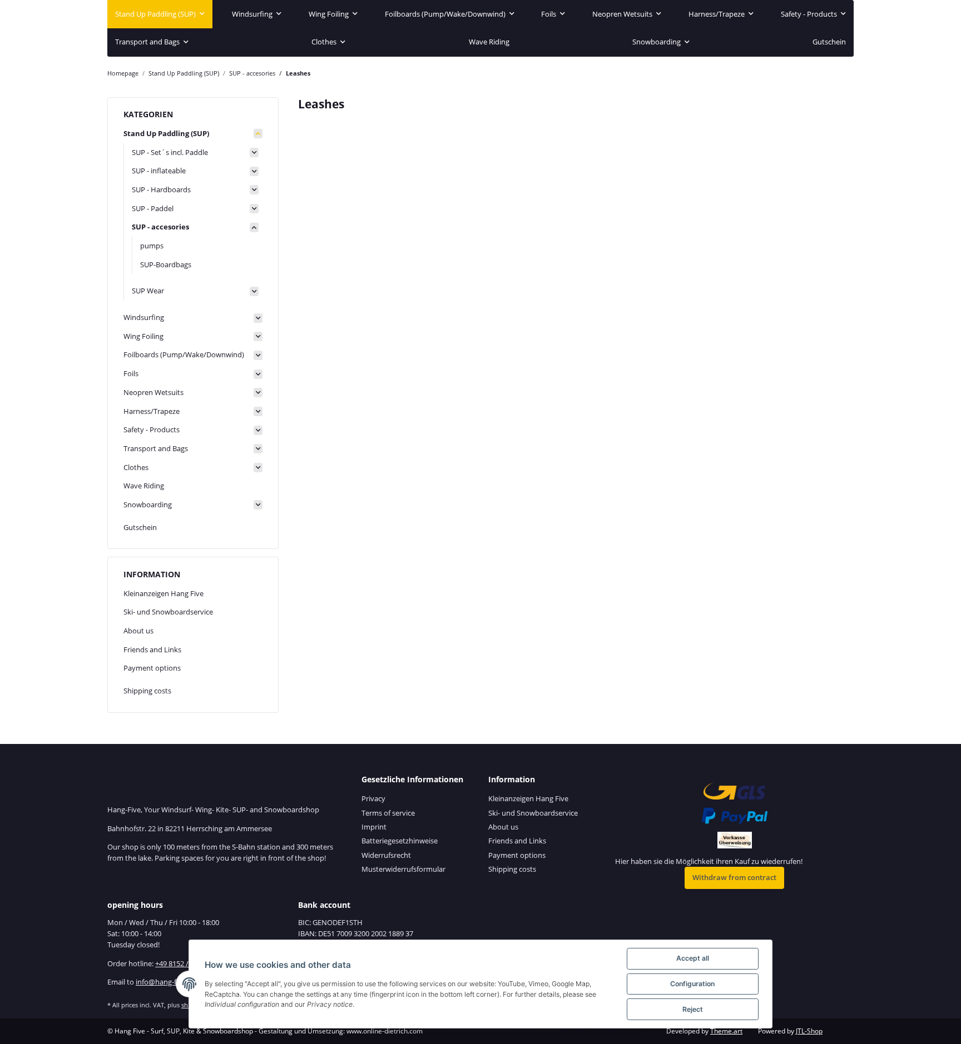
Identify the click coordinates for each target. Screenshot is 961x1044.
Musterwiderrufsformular (403, 869)
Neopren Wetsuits (153, 392)
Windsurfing (143, 317)
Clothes (135, 467)
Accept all (692, 958)
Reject (692, 1009)
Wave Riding (143, 486)
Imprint (374, 827)
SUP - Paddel (153, 208)
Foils (130, 373)
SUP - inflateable (159, 171)
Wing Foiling (143, 336)
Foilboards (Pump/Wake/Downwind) (183, 354)
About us (138, 631)
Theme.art (726, 1031)
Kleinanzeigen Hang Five (163, 593)
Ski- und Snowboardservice (168, 612)
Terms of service (388, 813)
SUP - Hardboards (161, 189)
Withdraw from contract (734, 877)
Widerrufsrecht (386, 855)
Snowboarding (147, 504)
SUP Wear (148, 291)
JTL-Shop (809, 1031)
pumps (152, 246)
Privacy (373, 798)
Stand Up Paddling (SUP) (166, 133)
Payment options (152, 668)
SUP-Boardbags (165, 264)
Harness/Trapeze (151, 411)
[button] (192, 133)
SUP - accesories (160, 227)
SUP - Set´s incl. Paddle (170, 152)
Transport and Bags (155, 448)
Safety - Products (151, 429)
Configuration (692, 984)
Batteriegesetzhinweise (399, 841)
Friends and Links (152, 650)
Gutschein (140, 527)
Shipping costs (147, 691)
